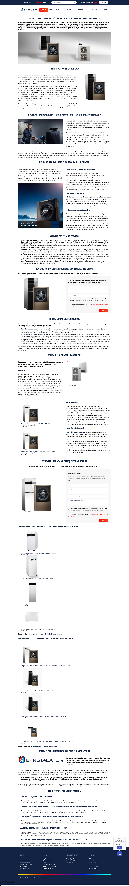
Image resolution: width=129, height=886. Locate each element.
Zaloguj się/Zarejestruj (87, 2)
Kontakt (45, 2)
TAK (120, 847)
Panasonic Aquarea (71, 862)
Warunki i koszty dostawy (49, 866)
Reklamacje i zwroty (48, 868)
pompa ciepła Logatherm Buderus (52, 77)
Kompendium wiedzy (25, 868)
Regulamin (45, 859)
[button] (119, 853)
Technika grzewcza (58, 10)
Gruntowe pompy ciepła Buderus (32, 334)
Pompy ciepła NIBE (71, 860)
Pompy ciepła (50, 10)
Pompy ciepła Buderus (71, 859)
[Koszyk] (96, 2)
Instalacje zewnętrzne (94, 10)
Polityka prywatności (98, 304)
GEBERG (105, 9)
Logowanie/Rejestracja (49, 864)
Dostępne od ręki (43, 10)
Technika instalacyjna (70, 10)
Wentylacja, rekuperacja (81, 10)
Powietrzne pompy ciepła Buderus (32, 329)
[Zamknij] (125, 837)
